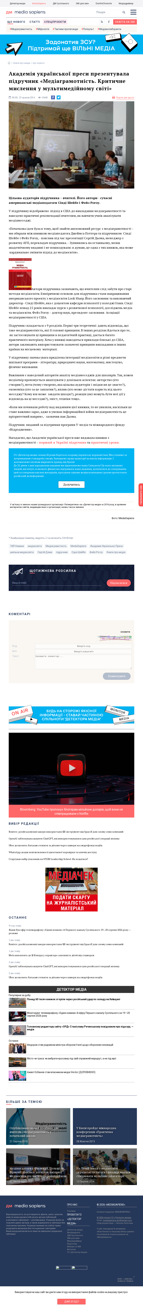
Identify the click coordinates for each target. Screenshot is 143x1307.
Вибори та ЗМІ (74, 1246)
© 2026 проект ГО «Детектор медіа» (114, 1217)
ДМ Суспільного (61, 3)
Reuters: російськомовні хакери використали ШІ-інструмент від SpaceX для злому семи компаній (66, 831)
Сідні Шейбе (79, 552)
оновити (125, 631)
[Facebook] (53, 97)
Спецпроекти (55, 21)
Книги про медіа (21, 63)
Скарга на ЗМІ (125, 22)
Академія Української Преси (106, 546)
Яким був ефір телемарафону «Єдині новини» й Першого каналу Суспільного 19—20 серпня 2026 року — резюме (70, 931)
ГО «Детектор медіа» (77, 1252)
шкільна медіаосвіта (22, 552)
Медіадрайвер (126, 3)
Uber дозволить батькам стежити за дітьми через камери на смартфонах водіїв (55, 845)
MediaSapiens (39, 3)
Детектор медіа (17, 3)
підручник (62, 552)
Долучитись (71, 484)
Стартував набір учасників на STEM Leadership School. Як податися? (48, 859)
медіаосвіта (35, 546)
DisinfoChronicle (104, 3)
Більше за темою (24, 1102)
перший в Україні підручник (62, 442)
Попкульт (88, 29)
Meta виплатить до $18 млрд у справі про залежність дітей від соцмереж (51, 955)
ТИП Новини (17, 546)
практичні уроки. (105, 442)
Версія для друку (125, 97)
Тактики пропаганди (66, 29)
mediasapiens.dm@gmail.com (117, 1220)
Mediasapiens (73, 1232)
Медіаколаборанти (110, 29)
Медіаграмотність (21, 29)
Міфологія (43, 29)
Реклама (71, 1211)
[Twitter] (59, 97)
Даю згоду (71, 1301)
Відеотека (72, 1244)
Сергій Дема (45, 552)
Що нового (16, 21)
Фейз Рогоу (96, 552)
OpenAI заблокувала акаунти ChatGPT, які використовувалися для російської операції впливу (64, 838)
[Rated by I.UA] (63, 1268)
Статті (34, 21)
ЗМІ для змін (82, 3)
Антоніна (71, 1249)
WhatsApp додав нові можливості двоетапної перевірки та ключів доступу (53, 852)
